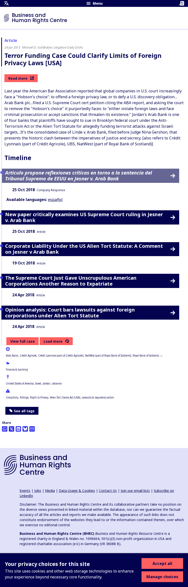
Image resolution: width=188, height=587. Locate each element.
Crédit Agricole (28, 355)
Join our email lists (135, 490)
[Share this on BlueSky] (25, 429)
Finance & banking (17, 369)
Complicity (12, 397)
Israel (38, 383)
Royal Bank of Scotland (146, 355)
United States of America (20, 383)
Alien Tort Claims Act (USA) (65, 397)
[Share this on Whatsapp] (4, 429)
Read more (17, 78)
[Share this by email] (32, 429)
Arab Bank (12, 355)
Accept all (162, 563)
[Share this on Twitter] (11, 429)
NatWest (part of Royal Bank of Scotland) (108, 355)
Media (50, 490)
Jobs (37, 490)
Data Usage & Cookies (77, 490)
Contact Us (108, 490)
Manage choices (162, 576)
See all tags (24, 411)
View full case (22, 341)
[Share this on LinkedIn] (18, 429)
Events (25, 490)
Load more (53, 341)
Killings (24, 397)
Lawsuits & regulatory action (98, 397)
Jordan (46, 383)
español (55, 199)
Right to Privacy (39, 397)
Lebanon (57, 383)
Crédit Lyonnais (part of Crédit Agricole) (60, 355)
